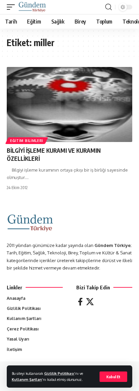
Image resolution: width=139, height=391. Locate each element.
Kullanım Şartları (27, 379)
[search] (108, 7)
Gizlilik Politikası (59, 373)
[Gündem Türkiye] (32, 7)
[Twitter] (89, 301)
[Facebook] (80, 301)
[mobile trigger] (12, 7)
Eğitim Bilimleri (26, 141)
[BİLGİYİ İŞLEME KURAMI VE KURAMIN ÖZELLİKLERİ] (69, 104)
